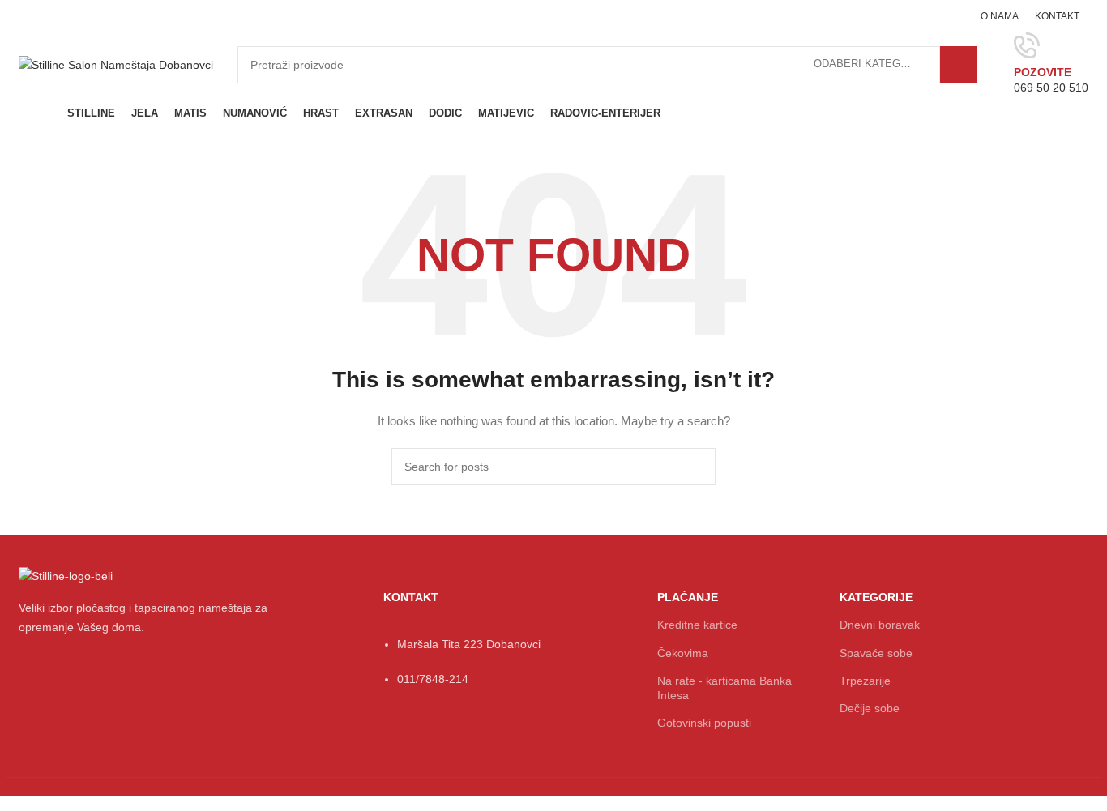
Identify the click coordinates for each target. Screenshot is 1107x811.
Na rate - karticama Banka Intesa (724, 688)
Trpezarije (865, 680)
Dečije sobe (870, 708)
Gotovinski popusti (704, 722)
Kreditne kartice (697, 624)
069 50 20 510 (1051, 87)
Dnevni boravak (880, 624)
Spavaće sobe (876, 653)
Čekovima (682, 653)
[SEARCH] (958, 64)
